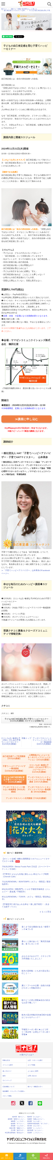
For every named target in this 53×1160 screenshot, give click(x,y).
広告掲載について (9, 1086)
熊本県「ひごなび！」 (34, 1117)
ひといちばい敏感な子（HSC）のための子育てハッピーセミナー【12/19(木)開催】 (11, 741)
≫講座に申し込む (26, 419)
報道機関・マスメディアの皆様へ (14, 1091)
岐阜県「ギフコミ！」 (18, 1123)
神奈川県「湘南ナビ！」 (17, 1128)
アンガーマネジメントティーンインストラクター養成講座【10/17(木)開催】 (42, 741)
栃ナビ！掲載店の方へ (35, 1086)
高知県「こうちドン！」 (35, 1132)
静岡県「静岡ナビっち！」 (17, 1119)
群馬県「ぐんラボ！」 (18, 1126)
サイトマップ (7, 1080)
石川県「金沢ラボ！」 (18, 1130)
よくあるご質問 (33, 1071)
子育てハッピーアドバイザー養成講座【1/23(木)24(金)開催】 (14, 768)
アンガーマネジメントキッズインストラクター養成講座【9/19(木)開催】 (39, 789)
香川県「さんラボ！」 (34, 1126)
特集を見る (6, 1060)
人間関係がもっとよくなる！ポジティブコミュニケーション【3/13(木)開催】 (39, 757)
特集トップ (26, 738)
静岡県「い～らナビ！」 (35, 1128)
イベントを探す (20, 1158)
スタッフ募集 (7, 1096)
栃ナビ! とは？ (27, 1055)
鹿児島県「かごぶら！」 (35, 1130)
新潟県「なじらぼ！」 (34, 1121)
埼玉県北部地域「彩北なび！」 (15, 1132)
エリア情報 (33, 1158)
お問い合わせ (32, 1076)
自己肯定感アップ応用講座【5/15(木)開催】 (14, 757)
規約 (4, 1076)
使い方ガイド (7, 1071)
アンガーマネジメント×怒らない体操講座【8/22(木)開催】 (14, 789)
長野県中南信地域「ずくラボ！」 (38, 1123)
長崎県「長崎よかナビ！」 (36, 1119)
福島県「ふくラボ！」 (18, 1121)
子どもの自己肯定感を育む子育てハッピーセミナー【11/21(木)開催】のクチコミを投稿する (26, 720)
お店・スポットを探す (7, 1158)
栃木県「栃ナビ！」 (19, 1117)
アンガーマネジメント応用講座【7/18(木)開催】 (26, 798)
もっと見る (46, 912)
